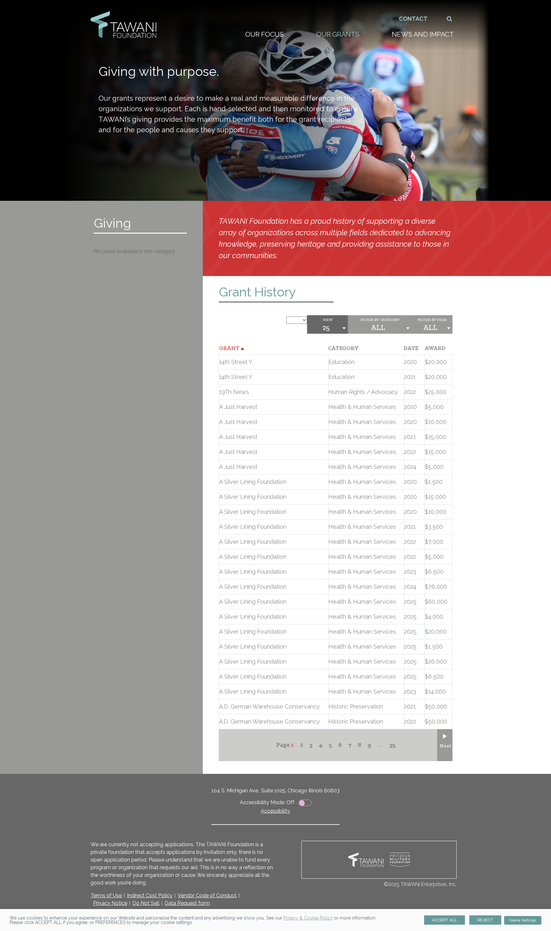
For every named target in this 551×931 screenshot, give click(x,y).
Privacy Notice (110, 903)
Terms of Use (106, 895)
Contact (413, 18)
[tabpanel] (275, 100)
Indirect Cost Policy (150, 895)
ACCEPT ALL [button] (444, 920)
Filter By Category (380, 320)
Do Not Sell (145, 903)
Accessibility (275, 811)
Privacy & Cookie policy (308, 918)
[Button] (450, 18)
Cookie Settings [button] (522, 920)
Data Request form (187, 903)
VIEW (328, 320)
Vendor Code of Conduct (207, 895)
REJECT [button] (485, 920)
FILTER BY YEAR (432, 320)
